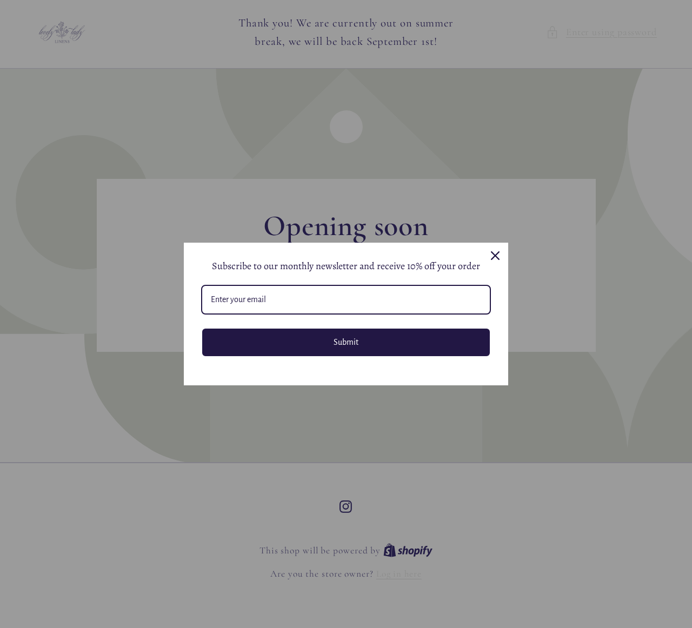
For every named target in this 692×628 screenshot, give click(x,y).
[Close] (495, 256)
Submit (346, 342)
